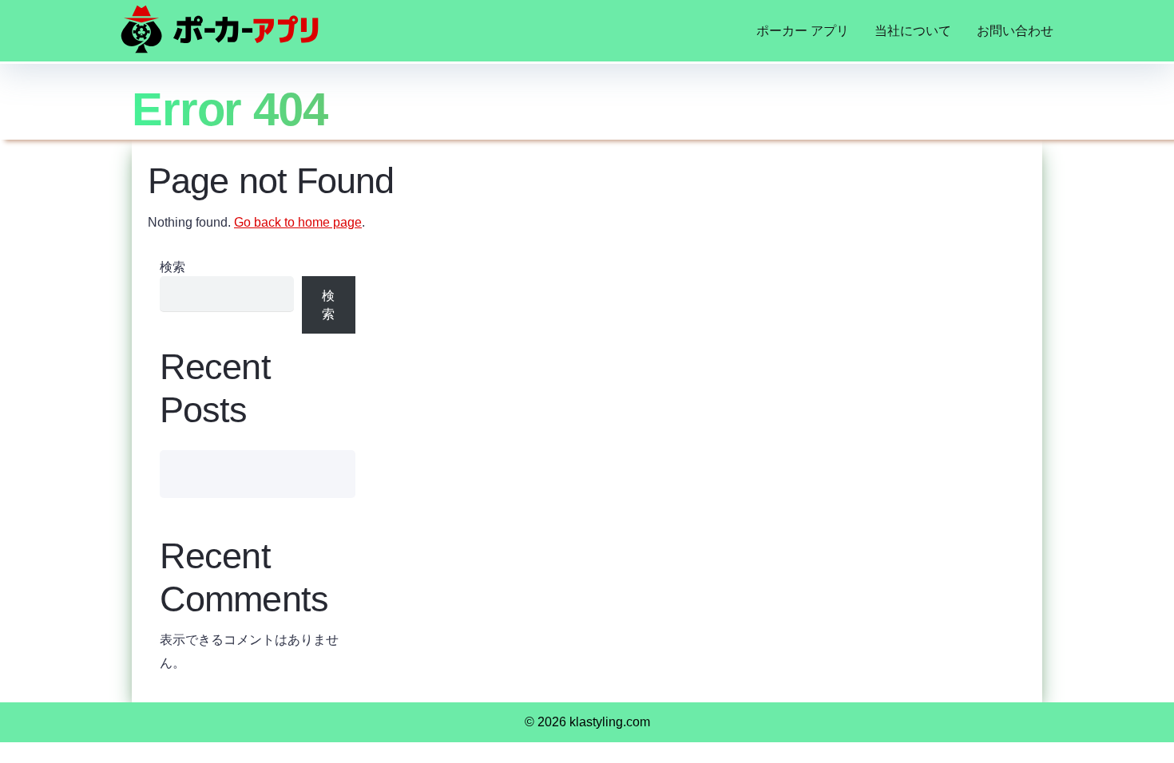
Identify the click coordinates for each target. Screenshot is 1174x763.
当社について (913, 30)
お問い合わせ (1015, 30)
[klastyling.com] (219, 29)
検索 (172, 267)
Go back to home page (298, 222)
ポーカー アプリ (802, 30)
